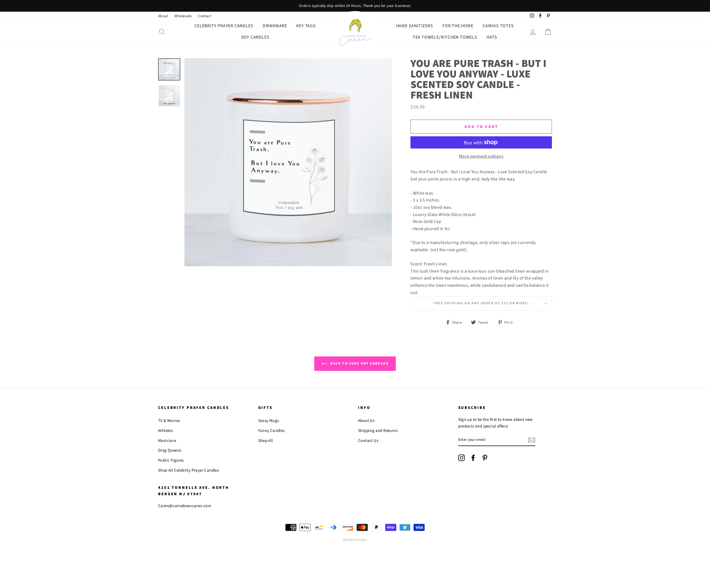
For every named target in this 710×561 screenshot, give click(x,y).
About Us (366, 421)
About (163, 16)
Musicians (167, 441)
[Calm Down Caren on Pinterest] (484, 457)
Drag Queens (169, 450)
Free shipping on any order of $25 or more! (481, 303)
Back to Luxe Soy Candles (359, 363)
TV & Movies (169, 421)
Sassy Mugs (268, 421)
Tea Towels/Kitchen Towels (445, 37)
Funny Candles (271, 431)
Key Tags (306, 26)
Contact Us (368, 441)
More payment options (481, 156)
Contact (204, 16)
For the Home (457, 26)
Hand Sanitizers (414, 26)
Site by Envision (355, 539)
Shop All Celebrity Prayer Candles (188, 470)
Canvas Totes (498, 26)
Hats (491, 37)
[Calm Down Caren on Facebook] (473, 457)
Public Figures (171, 460)
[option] (355, 6)
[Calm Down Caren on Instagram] (461, 457)
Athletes (165, 431)
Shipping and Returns (377, 431)
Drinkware (275, 26)
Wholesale (183, 16)
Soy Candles (255, 37)
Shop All (265, 441)
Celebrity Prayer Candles (223, 26)
